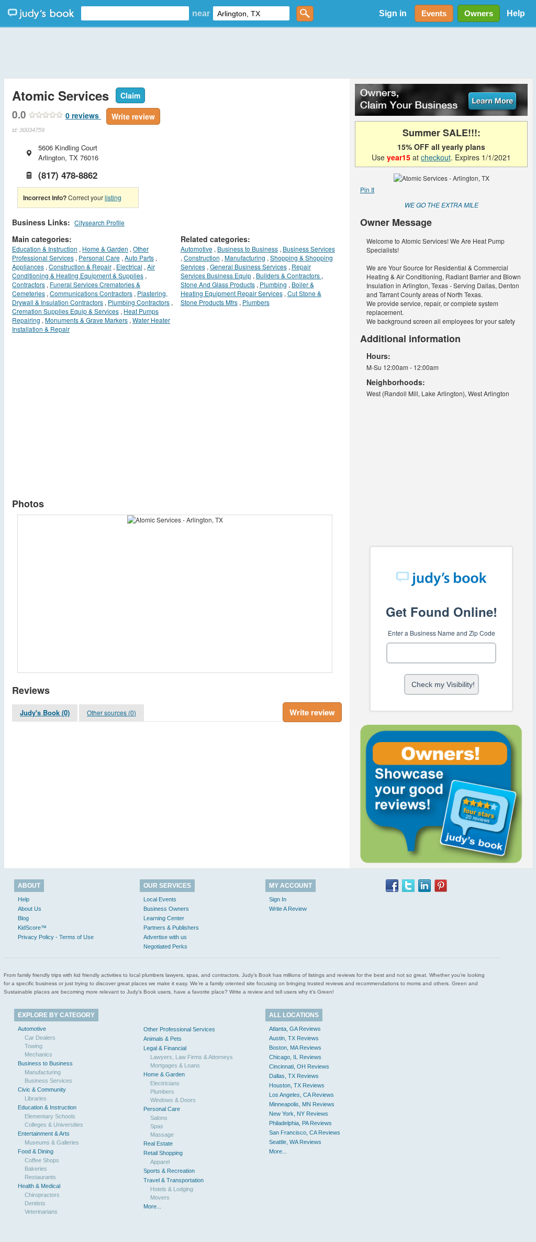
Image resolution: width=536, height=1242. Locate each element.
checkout (436, 157)
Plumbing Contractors (139, 302)
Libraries (36, 1098)
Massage (162, 1134)
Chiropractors (42, 1195)
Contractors (28, 284)
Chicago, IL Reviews (295, 1057)
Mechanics (38, 1054)
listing (113, 197)
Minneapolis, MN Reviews (301, 1104)
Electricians (165, 1083)
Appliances (28, 266)
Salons (159, 1118)
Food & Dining (35, 1151)
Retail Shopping (163, 1153)
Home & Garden (105, 248)
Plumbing (273, 284)
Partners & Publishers (171, 927)
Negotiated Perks (165, 946)
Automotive (197, 248)
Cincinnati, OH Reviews (299, 1066)
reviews (83, 115)
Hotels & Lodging (171, 1189)
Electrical (129, 266)
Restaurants (40, 1177)
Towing (33, 1046)
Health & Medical (39, 1186)
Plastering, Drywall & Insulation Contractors (90, 298)
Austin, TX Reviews (294, 1038)
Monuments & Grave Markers (86, 319)
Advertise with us (165, 937)
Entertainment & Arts (44, 1133)
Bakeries (36, 1168)
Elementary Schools (50, 1116)
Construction (202, 257)
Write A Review (288, 909)
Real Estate (158, 1143)
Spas (156, 1126)
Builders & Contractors (288, 275)
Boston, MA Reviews (295, 1047)
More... (152, 1206)
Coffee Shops (42, 1160)
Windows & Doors (173, 1100)
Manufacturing (245, 257)
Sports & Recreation (169, 1171)
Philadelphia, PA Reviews (300, 1123)
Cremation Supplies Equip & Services (65, 311)
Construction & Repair (80, 266)
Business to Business (247, 248)
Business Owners (166, 909)
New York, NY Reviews (298, 1113)
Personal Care (99, 257)
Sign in (393, 13)
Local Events (159, 899)
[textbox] (135, 13)
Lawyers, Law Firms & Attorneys (191, 1057)
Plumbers (256, 302)
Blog (23, 918)
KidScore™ (32, 927)
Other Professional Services (179, 1029)
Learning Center (163, 918)
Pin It (367, 189)
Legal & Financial (164, 1048)
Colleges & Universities (54, 1124)
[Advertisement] (268, 52)
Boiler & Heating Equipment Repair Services (247, 289)
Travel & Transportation (173, 1180)
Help (516, 13)
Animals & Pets (162, 1039)
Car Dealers (40, 1037)
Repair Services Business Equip (246, 271)
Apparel (160, 1162)
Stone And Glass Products (218, 284)
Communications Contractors (91, 293)
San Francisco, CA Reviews (304, 1132)
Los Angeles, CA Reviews (301, 1095)
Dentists (35, 1203)
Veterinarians (41, 1211)
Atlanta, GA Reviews (295, 1029)
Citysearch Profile (99, 222)
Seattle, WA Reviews (295, 1142)
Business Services (309, 248)
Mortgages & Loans (175, 1065)
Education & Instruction (44, 248)
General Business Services (248, 266)
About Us (29, 909)
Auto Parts (139, 257)
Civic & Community (42, 1089)
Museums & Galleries (52, 1142)
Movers (160, 1197)
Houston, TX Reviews (297, 1085)
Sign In (277, 899)
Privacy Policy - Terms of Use (56, 937)
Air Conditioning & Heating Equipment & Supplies (83, 271)
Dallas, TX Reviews (294, 1076)
